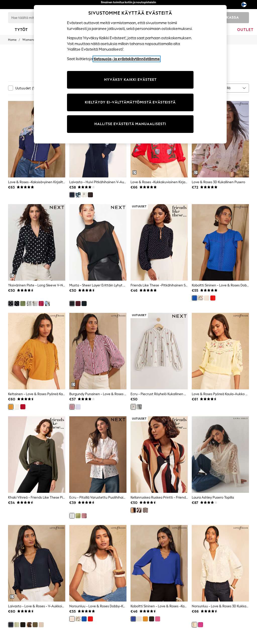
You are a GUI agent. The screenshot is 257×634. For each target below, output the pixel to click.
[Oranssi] (212, 298)
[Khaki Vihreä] (35, 624)
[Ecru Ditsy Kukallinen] (84, 194)
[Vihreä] (78, 515)
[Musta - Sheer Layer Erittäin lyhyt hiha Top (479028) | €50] (97, 242)
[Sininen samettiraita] (139, 406)
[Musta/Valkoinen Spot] (16, 303)
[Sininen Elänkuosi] (47, 303)
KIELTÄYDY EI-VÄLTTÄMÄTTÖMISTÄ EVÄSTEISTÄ (130, 102)
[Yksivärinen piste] (10, 303)
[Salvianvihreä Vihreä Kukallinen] (200, 298)
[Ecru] (133, 406)
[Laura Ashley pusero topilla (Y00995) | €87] (220, 454)
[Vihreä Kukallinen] (22, 303)
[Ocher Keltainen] (145, 618)
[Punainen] (22, 406)
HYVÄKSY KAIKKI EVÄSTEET (130, 80)
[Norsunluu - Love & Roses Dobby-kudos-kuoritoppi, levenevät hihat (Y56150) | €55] (97, 563)
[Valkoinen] (139, 510)
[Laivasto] (72, 194)
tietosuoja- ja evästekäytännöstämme (127, 59)
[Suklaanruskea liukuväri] (29, 624)
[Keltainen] (10, 406)
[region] (130, 74)
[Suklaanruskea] (90, 194)
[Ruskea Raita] (145, 510)
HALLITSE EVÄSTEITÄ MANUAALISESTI (130, 124)
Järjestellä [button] (222, 88)
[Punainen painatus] (41, 303)
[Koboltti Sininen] (194, 298)
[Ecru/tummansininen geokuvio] (78, 194)
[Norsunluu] (206, 298)
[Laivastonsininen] (84, 303)
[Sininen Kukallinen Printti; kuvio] (35, 303)
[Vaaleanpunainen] (84, 515)
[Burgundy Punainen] (78, 303)
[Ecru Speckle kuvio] (29, 303)
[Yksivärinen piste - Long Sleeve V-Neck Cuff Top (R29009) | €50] (36, 242)
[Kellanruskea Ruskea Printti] (133, 510)
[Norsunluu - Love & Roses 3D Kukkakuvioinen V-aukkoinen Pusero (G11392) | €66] (220, 563)
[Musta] (72, 303)
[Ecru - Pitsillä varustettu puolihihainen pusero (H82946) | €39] (97, 454)
